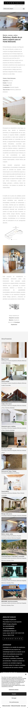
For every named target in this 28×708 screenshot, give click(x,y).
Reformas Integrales (12, 405)
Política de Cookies (6, 705)
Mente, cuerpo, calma (7, 534)
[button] (26, 674)
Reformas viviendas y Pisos (13, 493)
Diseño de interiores (11, 535)
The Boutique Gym (6, 579)
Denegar (14, 698)
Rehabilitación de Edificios (13, 473)
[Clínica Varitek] (14, 372)
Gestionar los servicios (13, 689)
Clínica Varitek (5, 381)
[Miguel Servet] (14, 350)
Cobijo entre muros (6, 404)
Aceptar (14, 694)
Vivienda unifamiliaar (10, 407)
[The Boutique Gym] (14, 570)
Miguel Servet (5, 359)
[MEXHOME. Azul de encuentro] (14, 592)
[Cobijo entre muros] (14, 395)
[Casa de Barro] (14, 482)
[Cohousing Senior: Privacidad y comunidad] (14, 547)
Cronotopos (4, 360)
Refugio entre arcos (6, 514)
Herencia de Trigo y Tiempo (8, 471)
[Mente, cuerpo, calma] (14, 525)
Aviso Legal (23, 705)
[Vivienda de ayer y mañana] (14, 417)
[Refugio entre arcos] (14, 505)
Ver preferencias (14, 702)
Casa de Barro (5, 491)
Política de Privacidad (15, 705)
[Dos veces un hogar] (14, 440)
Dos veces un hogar (6, 448)
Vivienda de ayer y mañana (8, 426)
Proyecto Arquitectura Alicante (14, 360)
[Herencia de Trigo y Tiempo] (14, 462)
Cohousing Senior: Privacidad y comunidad (12, 556)
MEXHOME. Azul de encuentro (9, 601)
